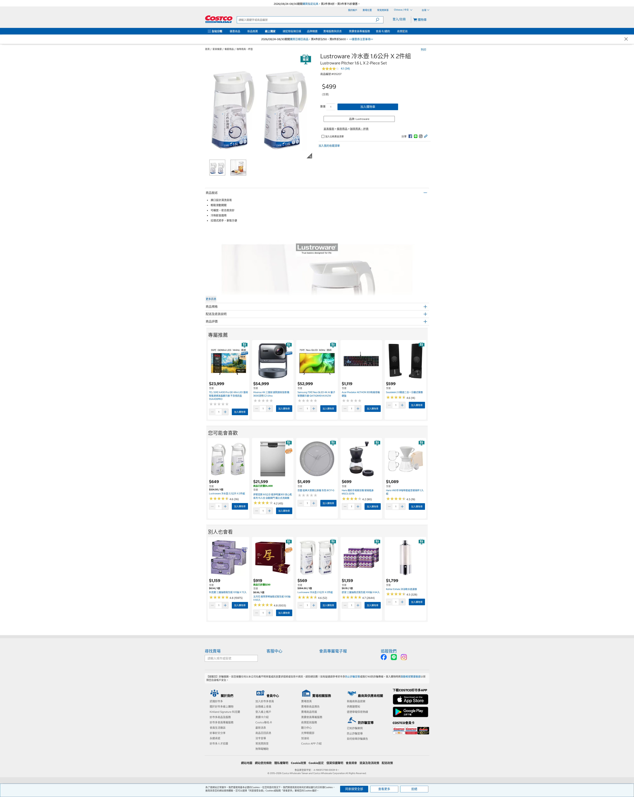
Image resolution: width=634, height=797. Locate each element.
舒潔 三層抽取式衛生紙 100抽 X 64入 (361, 592)
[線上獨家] (276, 31)
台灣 (424, 10)
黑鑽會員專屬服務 (359, 31)
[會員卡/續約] (390, 31)
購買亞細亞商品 (299, 39)
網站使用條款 (263, 763)
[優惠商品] (241, 31)
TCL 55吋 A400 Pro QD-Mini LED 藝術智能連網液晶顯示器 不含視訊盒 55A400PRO (228, 395)
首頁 (207, 49)
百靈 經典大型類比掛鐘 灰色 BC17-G (316, 490)
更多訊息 (211, 299)
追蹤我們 (389, 651)
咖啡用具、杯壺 (245, 49)
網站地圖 (246, 763)
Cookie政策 (298, 763)
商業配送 (402, 31)
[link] (410, 136)
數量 (323, 106)
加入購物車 (367, 107)
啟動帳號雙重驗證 (411, 676)
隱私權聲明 (281, 763)
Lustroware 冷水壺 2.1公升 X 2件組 (315, 592)
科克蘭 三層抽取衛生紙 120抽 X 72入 (228, 592)
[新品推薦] (258, 31)
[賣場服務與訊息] (342, 31)
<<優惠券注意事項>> (361, 39)
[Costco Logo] (219, 19)
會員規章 (351, 763)
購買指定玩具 (310, 3)
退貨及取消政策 (369, 763)
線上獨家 (270, 31)
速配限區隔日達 (292, 31)
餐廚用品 (229, 49)
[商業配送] (408, 31)
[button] (379, 20)
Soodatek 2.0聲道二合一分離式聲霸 (404, 392)
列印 (423, 49)
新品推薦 (252, 31)
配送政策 (387, 763)
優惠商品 (235, 31)
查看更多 (384, 789)
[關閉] (626, 39)
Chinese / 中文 (401, 9)
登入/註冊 (399, 19)
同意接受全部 (354, 789)
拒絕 (414, 789)
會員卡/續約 (383, 31)
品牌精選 (312, 31)
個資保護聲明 (334, 763)
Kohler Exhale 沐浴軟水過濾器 (401, 589)
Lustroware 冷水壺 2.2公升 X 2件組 (227, 493)
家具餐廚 (217, 49)
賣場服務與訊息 (332, 31)
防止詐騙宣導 (352, 676)
